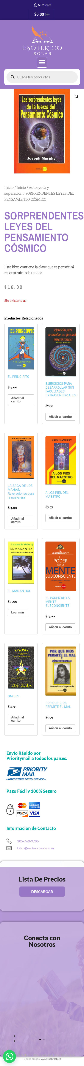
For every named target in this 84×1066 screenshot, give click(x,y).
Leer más (18, 612)
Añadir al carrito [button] (17, 399)
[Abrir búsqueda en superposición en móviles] (42, 77)
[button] (42, 62)
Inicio (9, 187)
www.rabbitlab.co (51, 1058)
